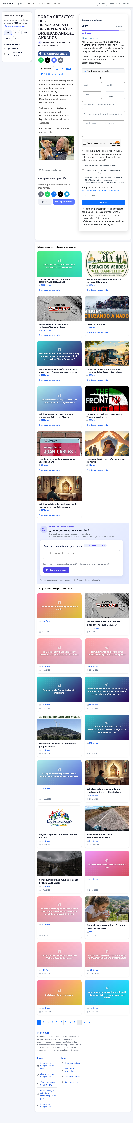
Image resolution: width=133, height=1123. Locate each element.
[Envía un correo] (54, 60)
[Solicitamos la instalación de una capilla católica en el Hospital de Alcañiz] (59, 497)
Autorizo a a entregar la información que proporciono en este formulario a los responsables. (105, 180)
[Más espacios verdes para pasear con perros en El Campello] (107, 272)
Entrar (102, 4)
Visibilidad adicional (53, 74)
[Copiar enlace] (60, 60)
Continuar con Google (98, 70)
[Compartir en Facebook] (54, 194)
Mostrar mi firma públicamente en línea (100, 165)
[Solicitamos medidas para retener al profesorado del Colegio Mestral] (59, 407)
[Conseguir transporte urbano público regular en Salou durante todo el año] (107, 362)
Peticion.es (8, 3)
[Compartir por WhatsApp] (41, 60)
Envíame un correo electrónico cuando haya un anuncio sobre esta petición (103, 171)
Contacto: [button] (57, 3)
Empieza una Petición (119, 4)
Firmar (103, 202)
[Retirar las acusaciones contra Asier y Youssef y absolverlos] (107, 407)
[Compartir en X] (47, 60)
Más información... (17, 26)
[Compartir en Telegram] (67, 194)
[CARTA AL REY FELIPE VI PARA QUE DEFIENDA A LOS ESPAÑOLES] (59, 272)
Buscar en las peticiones (39, 3)
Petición (47, 68)
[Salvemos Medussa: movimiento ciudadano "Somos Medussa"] (59, 317)
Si (86, 195)
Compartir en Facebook (56, 53)
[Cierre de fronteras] (107, 316)
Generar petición (58, 569)
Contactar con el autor (51, 170)
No (93, 195)
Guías (40, 1057)
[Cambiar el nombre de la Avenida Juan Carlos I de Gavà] (59, 452)
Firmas (64, 68)
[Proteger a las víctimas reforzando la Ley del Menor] (107, 452)
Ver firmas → (87, 33)
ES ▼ (22, 3)
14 (84, 1022)
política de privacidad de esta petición (100, 190)
